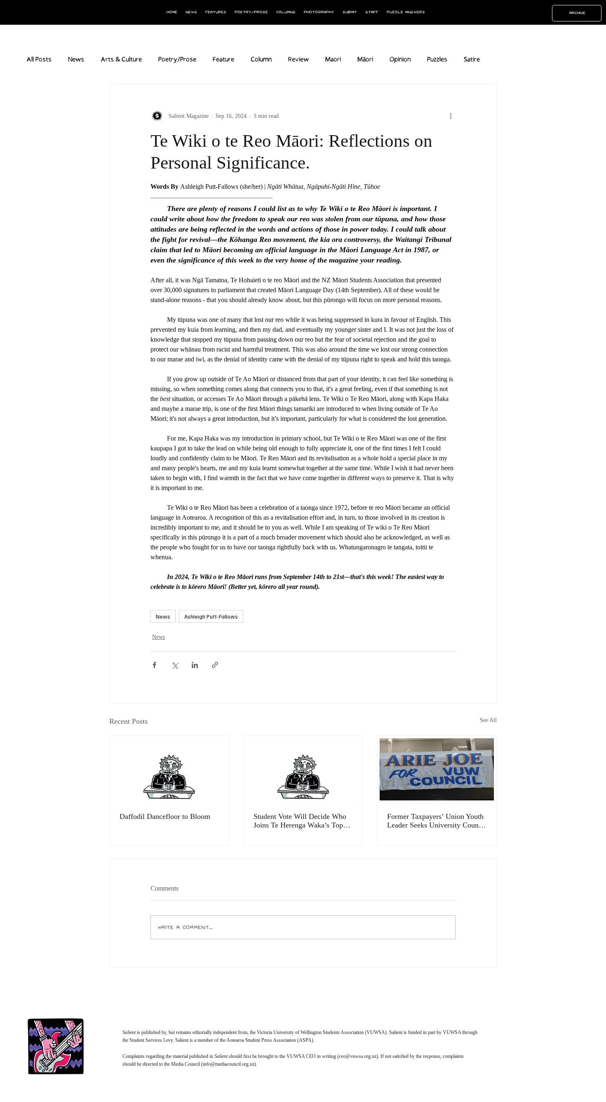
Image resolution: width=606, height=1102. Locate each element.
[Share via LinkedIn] (195, 665)
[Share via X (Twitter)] (175, 665)
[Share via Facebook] (154, 665)
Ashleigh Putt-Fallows (211, 616)
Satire (472, 59)
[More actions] (451, 116)
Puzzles (437, 59)
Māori (365, 59)
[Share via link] (215, 665)
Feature (223, 59)
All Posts (39, 59)
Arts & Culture (121, 59)
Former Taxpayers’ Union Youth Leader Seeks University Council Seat (436, 821)
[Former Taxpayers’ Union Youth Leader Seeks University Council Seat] (436, 769)
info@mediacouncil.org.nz (228, 1064)
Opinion (400, 59)
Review (298, 59)
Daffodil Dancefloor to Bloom (165, 816)
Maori (333, 59)
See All (488, 720)
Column (261, 59)
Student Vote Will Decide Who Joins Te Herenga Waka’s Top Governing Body (300, 821)
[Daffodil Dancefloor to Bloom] (169, 769)
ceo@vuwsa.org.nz (357, 1056)
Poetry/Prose (177, 59)
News (76, 59)
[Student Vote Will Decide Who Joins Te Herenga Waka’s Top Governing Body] (303, 769)
